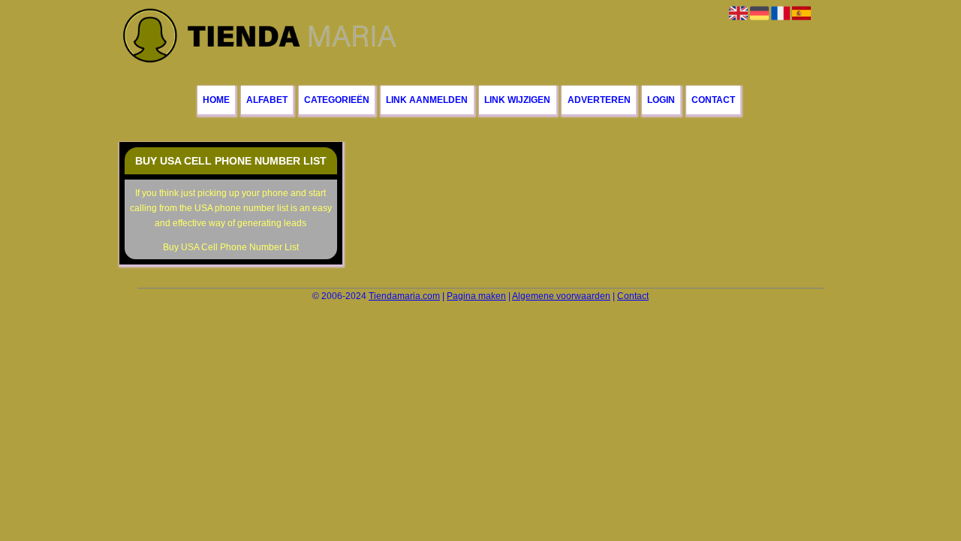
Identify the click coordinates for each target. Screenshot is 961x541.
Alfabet (267, 100)
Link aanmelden (427, 100)
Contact (713, 100)
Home (216, 100)
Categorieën (336, 100)
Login (661, 100)
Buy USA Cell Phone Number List (231, 247)
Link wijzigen (517, 100)
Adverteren (599, 100)
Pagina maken (476, 296)
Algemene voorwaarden (561, 296)
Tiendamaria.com (404, 296)
